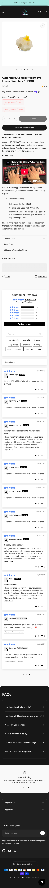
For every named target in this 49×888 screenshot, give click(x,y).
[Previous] (3, 3)
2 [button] (23, 674)
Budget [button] (37, 340)
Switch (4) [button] (26, 340)
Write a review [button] (24, 324)
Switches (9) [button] (14, 340)
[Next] (45, 3)
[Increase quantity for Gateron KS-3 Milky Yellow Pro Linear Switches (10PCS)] (14, 119)
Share (7, 276)
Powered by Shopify (32, 878)
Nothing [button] (37, 345)
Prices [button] (9, 349)
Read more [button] (8, 450)
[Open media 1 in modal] (42, 25)
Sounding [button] (29, 349)
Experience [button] (14, 345)
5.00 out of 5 (30, 299)
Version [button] (40, 349)
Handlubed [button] (26, 345)
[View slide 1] (20, 787)
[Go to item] (16, 69)
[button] (14, 307)
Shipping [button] (18, 349)
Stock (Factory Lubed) (13, 102)
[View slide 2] (23, 787)
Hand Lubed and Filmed (14, 109)
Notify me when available (24, 128)
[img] (9, 371)
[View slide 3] (25, 787)
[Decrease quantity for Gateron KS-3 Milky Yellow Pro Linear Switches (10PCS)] (4, 119)
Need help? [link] (42, 276)
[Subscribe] (42, 833)
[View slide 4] (28, 787)
